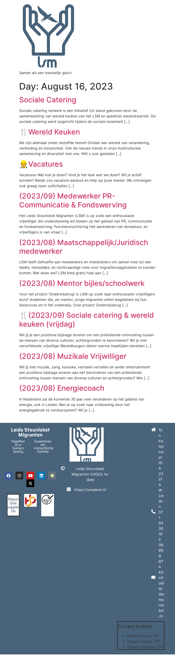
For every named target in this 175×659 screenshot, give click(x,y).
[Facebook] (8, 475)
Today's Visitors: (142, 647)
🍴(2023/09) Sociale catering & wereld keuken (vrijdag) (86, 319)
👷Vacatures (41, 164)
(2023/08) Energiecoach (61, 388)
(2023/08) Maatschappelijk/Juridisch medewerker (83, 247)
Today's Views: (140, 641)
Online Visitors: (140, 636)
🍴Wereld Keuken (49, 131)
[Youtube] (30, 475)
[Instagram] (19, 475)
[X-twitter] (30, 483)
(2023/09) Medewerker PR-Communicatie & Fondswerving (73, 200)
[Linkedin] (41, 475)
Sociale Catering (47, 99)
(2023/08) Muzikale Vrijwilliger (72, 356)
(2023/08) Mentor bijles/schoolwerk (82, 283)
